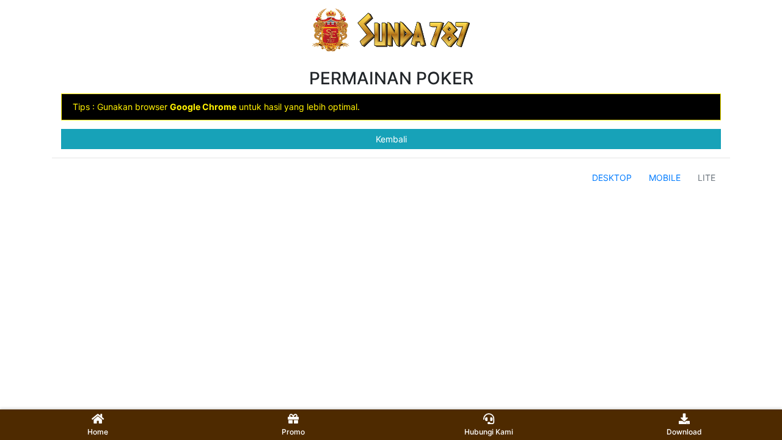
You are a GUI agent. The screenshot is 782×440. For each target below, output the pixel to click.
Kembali (391, 139)
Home (97, 431)
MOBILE (665, 177)
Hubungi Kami (488, 431)
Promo (293, 431)
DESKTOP (612, 177)
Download (684, 431)
